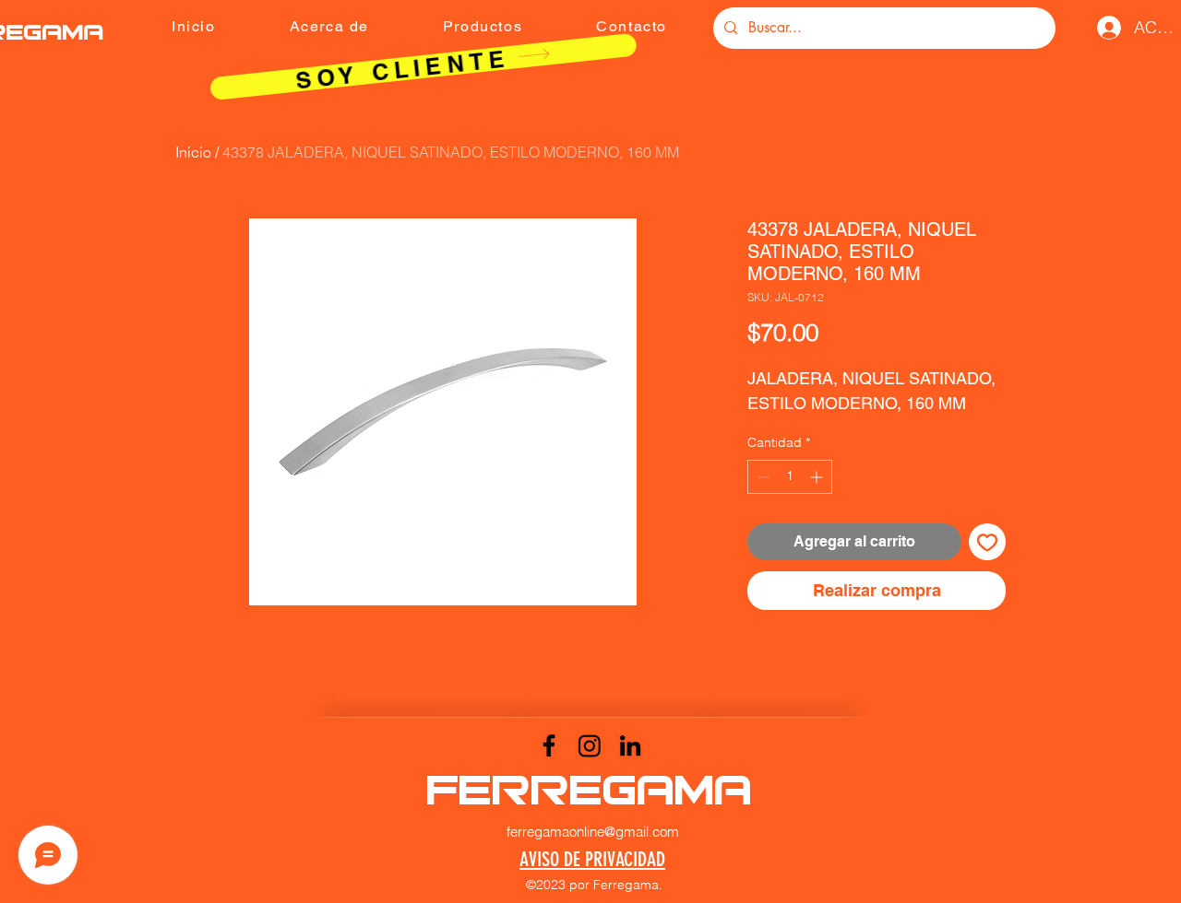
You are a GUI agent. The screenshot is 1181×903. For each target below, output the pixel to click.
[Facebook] (549, 745)
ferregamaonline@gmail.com (593, 831)
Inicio (193, 152)
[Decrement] (761, 477)
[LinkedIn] (630, 745)
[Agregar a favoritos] (987, 541)
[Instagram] (589, 745)
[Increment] (817, 477)
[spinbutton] (789, 477)
